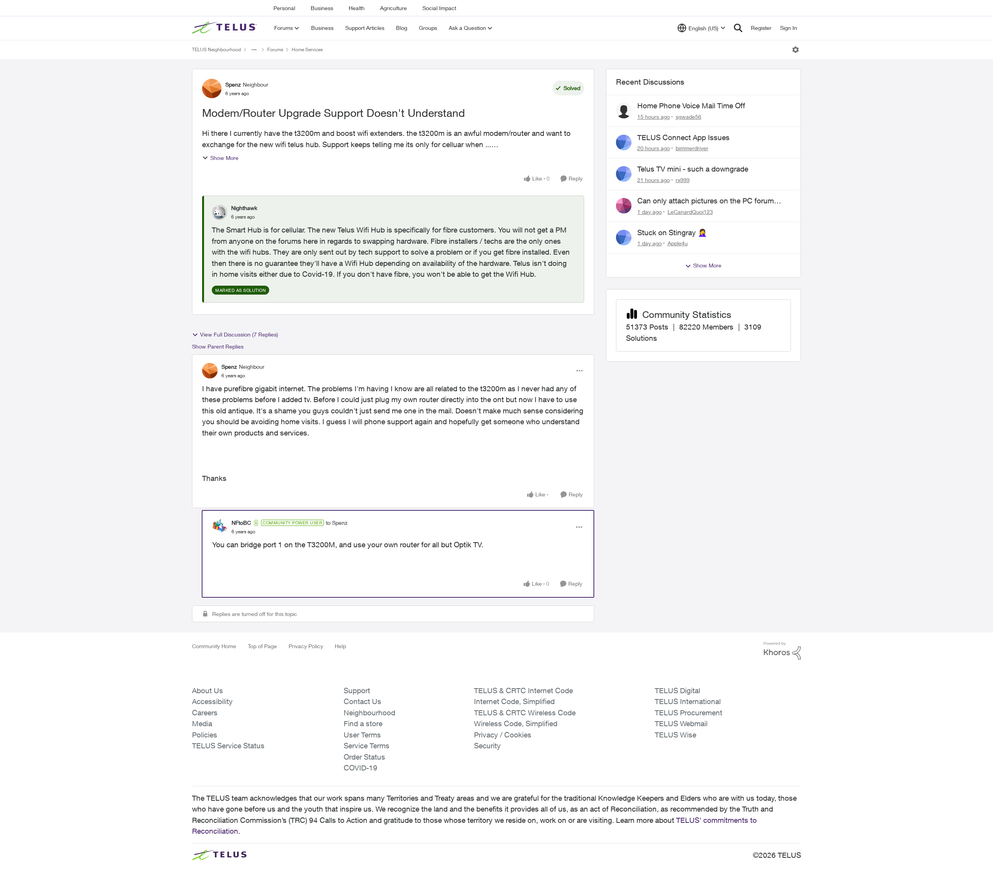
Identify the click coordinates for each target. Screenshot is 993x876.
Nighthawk (244, 208)
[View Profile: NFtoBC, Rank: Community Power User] (220, 527)
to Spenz (337, 522)
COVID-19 (360, 767)
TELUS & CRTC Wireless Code (525, 712)
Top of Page (262, 646)
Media (202, 723)
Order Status (364, 757)
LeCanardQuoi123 (690, 211)
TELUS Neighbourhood (216, 49)
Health (357, 8)
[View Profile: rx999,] (623, 174)
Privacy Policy (306, 646)
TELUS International (688, 701)
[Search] (738, 28)
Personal (284, 8)
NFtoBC (241, 522)
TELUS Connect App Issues (683, 137)
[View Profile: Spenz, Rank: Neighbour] (211, 88)
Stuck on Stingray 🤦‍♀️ (672, 232)
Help (340, 646)
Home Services (307, 49)
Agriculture (393, 8)
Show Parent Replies (218, 346)
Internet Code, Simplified (514, 701)
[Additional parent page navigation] (254, 49)
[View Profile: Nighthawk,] (219, 212)
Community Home (214, 646)
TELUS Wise (675, 734)
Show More (224, 157)
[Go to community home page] (225, 28)
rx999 (683, 180)
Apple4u (678, 243)
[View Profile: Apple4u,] (623, 237)
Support (357, 690)
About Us (207, 690)
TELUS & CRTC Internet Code (523, 690)
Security (487, 745)
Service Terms (366, 745)
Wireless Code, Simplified (515, 723)
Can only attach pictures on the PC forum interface (705, 201)
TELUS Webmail (681, 723)
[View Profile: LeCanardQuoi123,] (623, 205)
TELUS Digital (677, 690)
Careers (205, 712)
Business (322, 8)
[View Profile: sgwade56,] (623, 110)
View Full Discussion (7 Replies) (239, 334)
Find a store (363, 723)
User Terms (362, 734)
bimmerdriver (692, 148)
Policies (204, 734)
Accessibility (212, 701)
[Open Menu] (795, 49)
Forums (275, 49)
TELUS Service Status (228, 745)
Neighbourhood (369, 712)
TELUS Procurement (688, 712)
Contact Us (362, 701)
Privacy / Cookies (502, 734)
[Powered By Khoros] (782, 651)
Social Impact (439, 8)
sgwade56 (688, 116)
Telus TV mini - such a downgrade (692, 169)
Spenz (233, 84)
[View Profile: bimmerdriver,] (623, 142)
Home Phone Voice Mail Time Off (691, 105)
